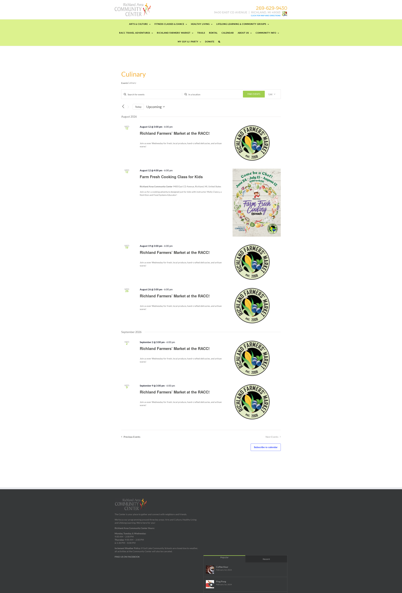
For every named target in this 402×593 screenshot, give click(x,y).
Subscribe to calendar (265, 447)
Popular (224, 557)
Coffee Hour (222, 567)
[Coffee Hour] (210, 570)
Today (138, 106)
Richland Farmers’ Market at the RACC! (175, 133)
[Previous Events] (123, 106)
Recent (266, 559)
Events (124, 83)
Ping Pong (221, 581)
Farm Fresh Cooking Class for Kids (171, 176)
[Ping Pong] (210, 584)
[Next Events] (128, 106)
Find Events (253, 94)
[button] (219, 41)
